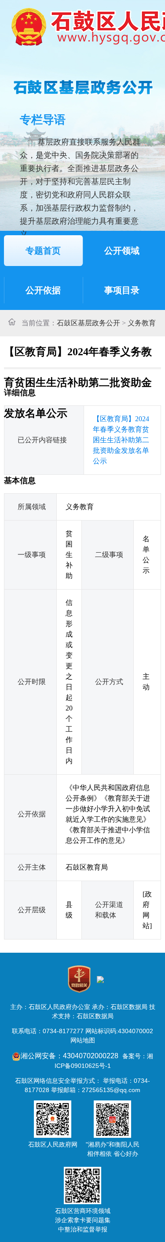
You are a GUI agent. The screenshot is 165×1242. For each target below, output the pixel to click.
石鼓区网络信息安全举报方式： (58, 1080)
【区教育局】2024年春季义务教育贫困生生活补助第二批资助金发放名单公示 (121, 440)
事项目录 (121, 290)
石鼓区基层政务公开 (88, 323)
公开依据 (43, 290)
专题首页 (43, 250)
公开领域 (121, 250)
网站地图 (82, 1040)
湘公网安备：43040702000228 (70, 1056)
